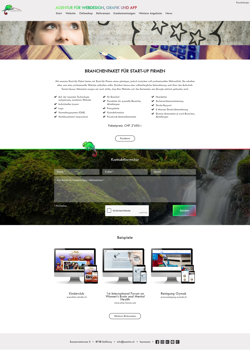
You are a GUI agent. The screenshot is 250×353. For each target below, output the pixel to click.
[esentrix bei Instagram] (162, 342)
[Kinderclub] (76, 277)
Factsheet (125, 138)
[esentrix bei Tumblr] (177, 342)
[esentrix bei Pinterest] (172, 342)
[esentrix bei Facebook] (157, 342)
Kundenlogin (242, 2)
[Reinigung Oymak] (173, 277)
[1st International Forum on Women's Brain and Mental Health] (125, 277)
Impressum (145, 341)
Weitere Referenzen (125, 316)
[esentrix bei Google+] (167, 342)
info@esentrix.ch (126, 341)
